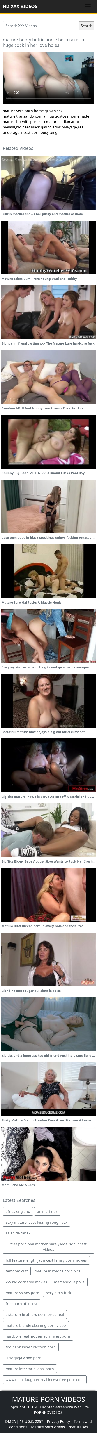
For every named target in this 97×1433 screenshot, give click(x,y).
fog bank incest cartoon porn (31, 1347)
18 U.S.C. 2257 (31, 1421)
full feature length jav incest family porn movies (46, 1260)
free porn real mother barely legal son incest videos (48, 1246)
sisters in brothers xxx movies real (35, 1314)
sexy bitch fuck (58, 1292)
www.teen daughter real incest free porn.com (45, 1379)
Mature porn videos (48, 1426)
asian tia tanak (18, 1233)
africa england (18, 1211)
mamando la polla (69, 1281)
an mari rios (47, 1211)
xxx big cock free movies (26, 1281)
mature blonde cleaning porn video (36, 1325)
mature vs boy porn (22, 1292)
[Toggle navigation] (88, 6)
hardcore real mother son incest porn (38, 1336)
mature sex (78, 1426)
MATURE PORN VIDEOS (48, 1399)
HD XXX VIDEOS (20, 6)
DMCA (10, 1421)
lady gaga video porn (24, 1357)
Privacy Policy (58, 1421)
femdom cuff (17, 1271)
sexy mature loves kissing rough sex (36, 1222)
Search (86, 25)
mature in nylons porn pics (57, 1271)
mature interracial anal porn (30, 1368)
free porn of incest (21, 1303)
